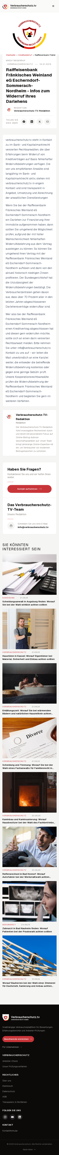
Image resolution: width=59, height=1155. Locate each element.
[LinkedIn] (19, 1117)
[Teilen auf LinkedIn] (32, 122)
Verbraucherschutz (20, 64)
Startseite (10, 55)
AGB (4, 1096)
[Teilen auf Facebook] (24, 122)
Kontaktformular (10, 1130)
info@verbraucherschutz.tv (33, 527)
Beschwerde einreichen (16, 1039)
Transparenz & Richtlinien (14, 1102)
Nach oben (28, 1149)
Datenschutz (8, 1091)
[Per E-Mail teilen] (47, 122)
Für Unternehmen (10, 1047)
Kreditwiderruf (25, 55)
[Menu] (53, 6)
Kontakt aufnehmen (27, 489)
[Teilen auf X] (40, 122)
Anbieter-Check (10, 1061)
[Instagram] (5, 1117)
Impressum (7, 1086)
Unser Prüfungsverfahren (14, 1066)
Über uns (6, 1080)
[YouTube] (12, 1117)
